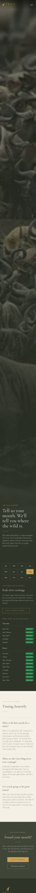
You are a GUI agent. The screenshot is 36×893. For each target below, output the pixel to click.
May (6, 572)
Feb (14, 566)
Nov (22, 578)
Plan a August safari (16, 610)
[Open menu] (32, 5)
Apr (30, 566)
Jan (6, 566)
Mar (22, 566)
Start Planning (18, 859)
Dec (30, 578)
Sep (6, 578)
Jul (22, 572)
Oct (14, 578)
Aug (30, 572)
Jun (14, 572)
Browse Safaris (18, 866)
